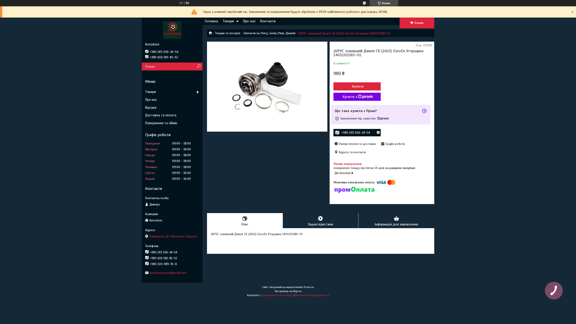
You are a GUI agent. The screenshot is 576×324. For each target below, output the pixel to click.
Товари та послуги (227, 33)
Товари (228, 21)
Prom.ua (309, 287)
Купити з (350, 96)
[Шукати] (198, 66)
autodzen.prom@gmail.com (168, 273)
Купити (358, 86)
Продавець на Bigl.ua (288, 291)
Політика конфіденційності (312, 295)
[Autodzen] (172, 30)
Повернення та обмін (161, 123)
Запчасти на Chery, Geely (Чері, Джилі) (269, 33)
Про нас (249, 21)
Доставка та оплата (160, 115)
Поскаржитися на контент (277, 295)
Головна (211, 21)
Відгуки (150, 108)
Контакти (268, 21)
